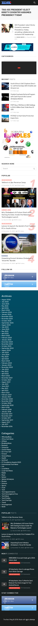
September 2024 (8, 348)
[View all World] (19, 68)
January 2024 (6, 365)
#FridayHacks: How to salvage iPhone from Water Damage (21, 570)
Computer (5, 447)
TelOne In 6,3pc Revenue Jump (14, 182)
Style (3, 488)
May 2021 (5, 388)
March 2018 (6, 407)
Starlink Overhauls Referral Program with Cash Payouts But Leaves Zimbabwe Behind (23, 97)
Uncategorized (7, 180)
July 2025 (5, 327)
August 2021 (6, 382)
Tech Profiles (6, 498)
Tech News (5, 496)
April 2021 (5, 390)
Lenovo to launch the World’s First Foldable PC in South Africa (18, 227)
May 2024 (5, 357)
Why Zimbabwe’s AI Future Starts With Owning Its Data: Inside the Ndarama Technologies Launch (17, 214)
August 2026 (6, 300)
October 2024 (6, 346)
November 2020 (7, 401)
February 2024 (7, 363)
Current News (6, 209)
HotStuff (5, 460)
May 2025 (5, 331)
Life (3, 466)
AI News (4, 441)
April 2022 (5, 374)
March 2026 (6, 310)
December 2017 (7, 414)
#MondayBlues (7, 437)
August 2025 (6, 325)
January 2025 (6, 340)
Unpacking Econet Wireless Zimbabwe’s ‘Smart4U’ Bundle (17, 259)
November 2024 (7, 344)
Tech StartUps (7, 500)
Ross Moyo (20, 37)
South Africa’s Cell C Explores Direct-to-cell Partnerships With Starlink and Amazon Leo (23, 86)
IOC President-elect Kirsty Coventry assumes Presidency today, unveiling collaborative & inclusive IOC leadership (25, 29)
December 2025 (7, 316)
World (3, 507)
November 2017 (7, 416)
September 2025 (8, 323)
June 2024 (5, 355)
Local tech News (7, 471)
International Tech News (10, 464)
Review (4, 481)
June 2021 (5, 386)
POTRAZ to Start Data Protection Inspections (22, 117)
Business (5, 255)
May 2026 (5, 306)
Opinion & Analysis (8, 479)
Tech (3, 490)
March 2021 (6, 393)
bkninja (32, 620)
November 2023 (7, 367)
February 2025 (7, 338)
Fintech (4, 454)
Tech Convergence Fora (10, 494)
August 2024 (6, 350)
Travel (4, 502)
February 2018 (7, 409)
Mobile (4, 473)
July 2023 (5, 369)
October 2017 (6, 418)
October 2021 (6, 380)
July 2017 (5, 424)
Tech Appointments (8, 492)
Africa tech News (7, 439)
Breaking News (7, 443)
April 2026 (5, 308)
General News (6, 456)
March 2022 (6, 376)
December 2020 (7, 399)
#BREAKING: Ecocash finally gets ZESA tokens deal (22, 559)
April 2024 (5, 359)
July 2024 (5, 352)
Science (4, 483)
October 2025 (6, 321)
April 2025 (5, 333)
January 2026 (6, 314)
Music (3, 475)
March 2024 (6, 361)
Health (4, 458)
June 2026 (5, 304)
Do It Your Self (6, 452)
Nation (4, 477)
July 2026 (5, 302)
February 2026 (7, 312)
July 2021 (5, 384)
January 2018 (6, 412)
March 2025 (6, 336)
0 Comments (26, 563)
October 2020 (6, 403)
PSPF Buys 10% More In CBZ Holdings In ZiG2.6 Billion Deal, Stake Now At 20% (23, 107)
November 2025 (7, 319)
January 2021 (6, 397)
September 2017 (7, 420)
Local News (5, 469)
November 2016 (7, 426)
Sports (4, 485)
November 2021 (7, 378)
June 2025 (5, 329)
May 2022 (5, 371)
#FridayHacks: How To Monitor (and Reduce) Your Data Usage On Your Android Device (21, 583)
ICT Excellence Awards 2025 (11, 462)
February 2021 (7, 395)
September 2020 (8, 405)
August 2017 (6, 422)
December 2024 (7, 342)
